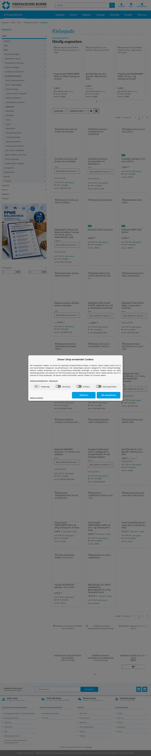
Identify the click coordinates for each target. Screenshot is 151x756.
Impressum (53, 381)
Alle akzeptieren (108, 395)
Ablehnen (84, 395)
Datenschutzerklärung (39, 381)
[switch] (37, 386)
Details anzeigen (36, 398)
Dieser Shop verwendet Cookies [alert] (75, 359)
